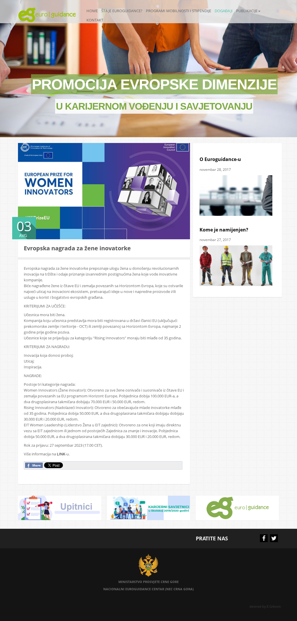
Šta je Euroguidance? (121, 10)
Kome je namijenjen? (224, 230)
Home (92, 10)
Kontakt (94, 20)
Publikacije (247, 10)
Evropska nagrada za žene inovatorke (77, 248)
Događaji (224, 10)
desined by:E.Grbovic (265, 606)
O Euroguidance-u (220, 159)
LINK (61, 454)
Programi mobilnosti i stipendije (178, 10)
